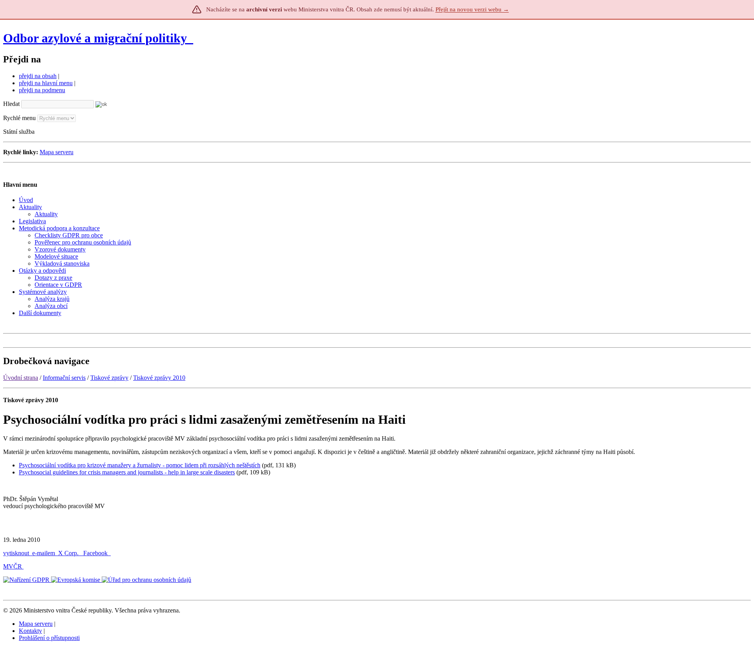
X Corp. (69, 553)
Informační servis (64, 377)
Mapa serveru (56, 152)
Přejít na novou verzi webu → (472, 9)
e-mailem (43, 553)
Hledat (11, 103)
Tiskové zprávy (109, 377)
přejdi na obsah (38, 76)
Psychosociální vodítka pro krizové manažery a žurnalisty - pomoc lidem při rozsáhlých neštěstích (139, 465)
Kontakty (30, 630)
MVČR (12, 566)
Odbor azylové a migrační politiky (96, 38)
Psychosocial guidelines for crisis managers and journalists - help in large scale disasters (127, 472)
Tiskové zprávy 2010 (159, 377)
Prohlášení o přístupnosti (49, 637)
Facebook (96, 553)
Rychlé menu (19, 118)
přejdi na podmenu (42, 90)
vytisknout (16, 553)
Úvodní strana (20, 377)
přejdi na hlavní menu (46, 83)
